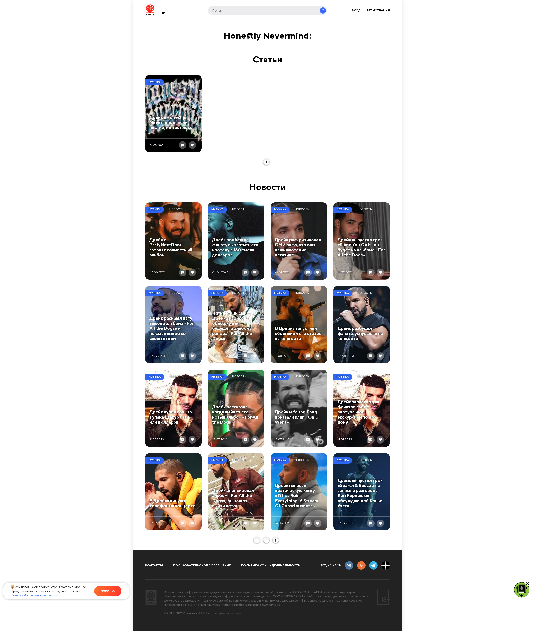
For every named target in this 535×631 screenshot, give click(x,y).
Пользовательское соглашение (202, 565)
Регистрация (378, 10)
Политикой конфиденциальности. (35, 595)
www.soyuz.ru (244, 592)
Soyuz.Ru (150, 10)
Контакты (154, 565)
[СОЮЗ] (151, 597)
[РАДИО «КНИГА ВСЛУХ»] (522, 589)
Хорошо (108, 591)
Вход (356, 10)
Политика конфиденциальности (271, 565)
